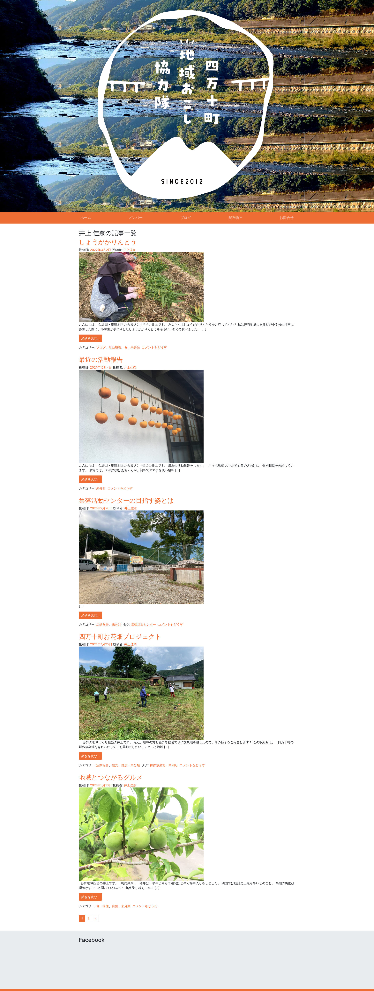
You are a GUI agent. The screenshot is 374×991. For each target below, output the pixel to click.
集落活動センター (143, 624)
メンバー (136, 218)
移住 (105, 906)
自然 (124, 765)
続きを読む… (90, 338)
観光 (115, 765)
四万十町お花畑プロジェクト (120, 636)
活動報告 (115, 347)
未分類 (135, 347)
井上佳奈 (129, 250)
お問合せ (287, 218)
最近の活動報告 (101, 359)
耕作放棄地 (157, 765)
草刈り (173, 765)
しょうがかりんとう (108, 242)
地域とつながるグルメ (111, 777)
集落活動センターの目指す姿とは (126, 500)
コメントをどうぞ (154, 347)
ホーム (85, 218)
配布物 (233, 218)
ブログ (185, 218)
